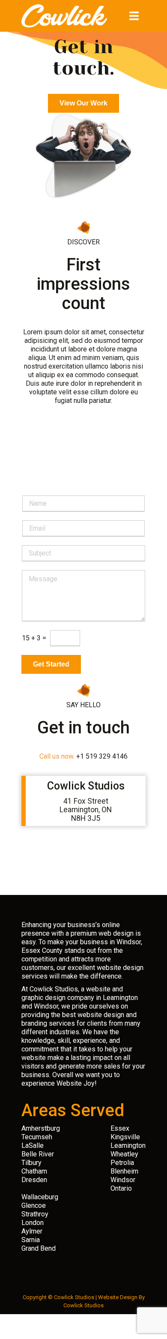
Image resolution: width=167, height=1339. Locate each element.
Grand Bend (38, 1248)
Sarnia (30, 1240)
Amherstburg (40, 1128)
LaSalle (32, 1145)
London (32, 1223)
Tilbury (31, 1163)
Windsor (122, 1180)
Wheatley (124, 1154)
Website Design (117, 1297)
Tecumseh (36, 1137)
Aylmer (31, 1231)
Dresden (34, 1180)
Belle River (37, 1154)
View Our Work (83, 103)
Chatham (34, 1171)
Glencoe (33, 1205)
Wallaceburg (39, 1197)
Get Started (51, 664)
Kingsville (125, 1137)
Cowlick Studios (83, 1305)
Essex (119, 1128)
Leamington (128, 1145)
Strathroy (34, 1214)
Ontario (121, 1188)
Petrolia (122, 1163)
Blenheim (124, 1171)
